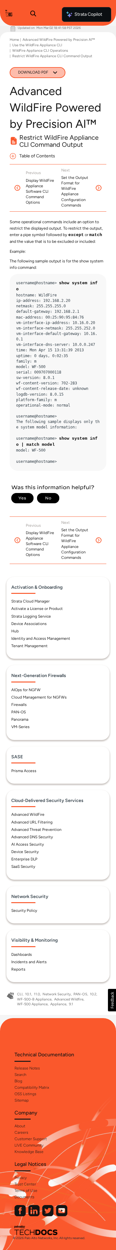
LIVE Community (29, 1145)
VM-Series (20, 727)
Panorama (19, 719)
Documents (24, 1197)
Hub (15, 631)
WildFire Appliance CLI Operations (40, 50)
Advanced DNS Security (32, 837)
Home (14, 40)
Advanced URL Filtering (32, 822)
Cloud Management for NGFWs (39, 697)
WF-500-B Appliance (34, 999)
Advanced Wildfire (68, 999)
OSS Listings (25, 1094)
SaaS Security (23, 866)
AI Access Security (27, 844)
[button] (112, 1000)
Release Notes (27, 1068)
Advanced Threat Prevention (36, 829)
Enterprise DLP (24, 859)
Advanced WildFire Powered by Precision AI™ (59, 40)
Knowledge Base (29, 1151)
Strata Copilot (88, 14)
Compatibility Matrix (32, 1087)
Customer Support (31, 1139)
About (20, 1126)
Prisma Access (23, 771)
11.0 (37, 994)
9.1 (71, 1004)
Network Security (57, 994)
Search (20, 1074)
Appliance (58, 1004)
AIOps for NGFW (26, 690)
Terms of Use (26, 1190)
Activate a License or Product (37, 608)
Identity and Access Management (40, 638)
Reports (18, 969)
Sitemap (22, 1100)
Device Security (25, 851)
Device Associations (29, 623)
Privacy (21, 1177)
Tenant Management (29, 646)
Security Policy (24, 910)
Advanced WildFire (27, 814)
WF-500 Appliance (32, 1004)
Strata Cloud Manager (30, 601)
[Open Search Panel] (33, 14)
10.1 (28, 994)
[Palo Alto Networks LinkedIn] (34, 1215)
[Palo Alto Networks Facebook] (21, 1215)
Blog (18, 1081)
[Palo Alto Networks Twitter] (48, 1215)
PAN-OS (18, 712)
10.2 (93, 994)
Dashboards (21, 954)
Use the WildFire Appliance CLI (37, 45)
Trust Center (25, 1184)
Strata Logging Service (31, 616)
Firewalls (19, 704)
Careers (21, 1132)
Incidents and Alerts (29, 962)
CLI (20, 994)
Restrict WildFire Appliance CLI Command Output (52, 56)
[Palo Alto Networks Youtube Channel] (61, 1215)
